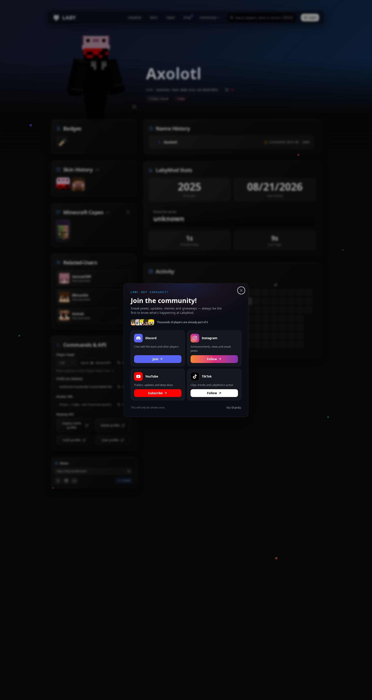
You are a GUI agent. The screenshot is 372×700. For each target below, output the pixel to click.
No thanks (233, 407)
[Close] (241, 290)
